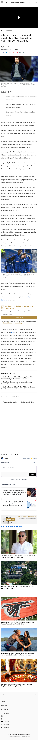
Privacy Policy (18, 323)
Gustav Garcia (7, 47)
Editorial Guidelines (27, 402)
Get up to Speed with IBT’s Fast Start (26, 516)
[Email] (20, 52)
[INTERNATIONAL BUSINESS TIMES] (19, 2)
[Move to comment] (23, 52)
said (12, 332)
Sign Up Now (10, 519)
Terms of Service (7, 323)
